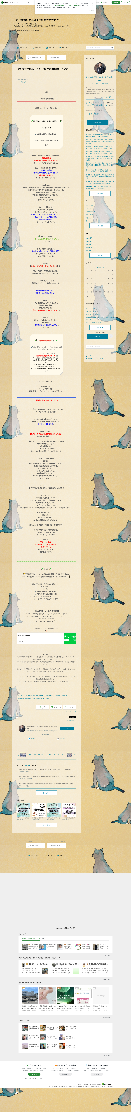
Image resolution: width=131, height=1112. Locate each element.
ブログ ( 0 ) (89, 205)
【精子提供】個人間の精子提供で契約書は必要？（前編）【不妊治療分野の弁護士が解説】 (100, 152)
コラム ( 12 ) (89, 218)
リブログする (70, 707)
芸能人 (43, 938)
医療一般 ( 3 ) (90, 215)
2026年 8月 (100, 267)
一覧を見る (100, 193)
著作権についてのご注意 (95, 358)
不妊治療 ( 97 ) (90, 212)
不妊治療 (23, 82)
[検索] (112, 48)
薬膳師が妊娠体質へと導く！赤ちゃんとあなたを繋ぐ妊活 (100, 318)
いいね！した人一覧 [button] (71, 711)
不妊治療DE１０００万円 (93, 322)
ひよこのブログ (90, 308)
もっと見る (46, 793)
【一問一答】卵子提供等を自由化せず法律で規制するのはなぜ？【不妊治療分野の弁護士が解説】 (100, 176)
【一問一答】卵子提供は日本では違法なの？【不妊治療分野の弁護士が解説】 (99, 187)
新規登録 (115, 2)
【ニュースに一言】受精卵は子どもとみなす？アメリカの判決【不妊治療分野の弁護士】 (100, 171)
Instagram (62, 738)
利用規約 (72, 1086)
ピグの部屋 (105, 83)
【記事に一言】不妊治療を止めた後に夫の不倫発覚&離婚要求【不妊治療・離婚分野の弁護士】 (100, 165)
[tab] (31, 939)
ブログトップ (24, 48)
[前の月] (93, 268)
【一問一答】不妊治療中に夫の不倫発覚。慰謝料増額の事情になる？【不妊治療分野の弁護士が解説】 (100, 158)
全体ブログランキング (92, 103)
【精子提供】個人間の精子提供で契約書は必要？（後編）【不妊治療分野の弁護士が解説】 (100, 147)
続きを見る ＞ (110, 97)
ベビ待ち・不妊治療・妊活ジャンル (96, 105)
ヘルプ (110, 1086)
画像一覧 (51, 48)
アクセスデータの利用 (83, 1086)
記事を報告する (72, 720)
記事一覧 (38, 48)
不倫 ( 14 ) (89, 209)
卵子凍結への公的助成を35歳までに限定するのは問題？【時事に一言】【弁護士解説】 (100, 135)
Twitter (33, 738)
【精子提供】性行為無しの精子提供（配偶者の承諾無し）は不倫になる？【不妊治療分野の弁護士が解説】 (100, 141)
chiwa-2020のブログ (92, 314)
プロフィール (96, 83)
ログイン (125, 2)
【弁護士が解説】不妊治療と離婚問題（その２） (37, 57)
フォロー (67, 728)
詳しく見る (65, 1074)
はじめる (34, 1074)
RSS (89, 356)
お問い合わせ (63, 1086)
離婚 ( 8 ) (88, 221)
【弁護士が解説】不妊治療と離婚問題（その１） (44, 68)
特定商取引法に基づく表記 (99, 1086)
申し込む (96, 1074)
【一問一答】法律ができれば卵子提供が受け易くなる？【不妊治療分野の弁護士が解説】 (100, 182)
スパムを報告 (53, 1086)
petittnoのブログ (91, 311)
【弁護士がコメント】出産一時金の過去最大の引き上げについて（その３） (58, 57)
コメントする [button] (57, 707)
